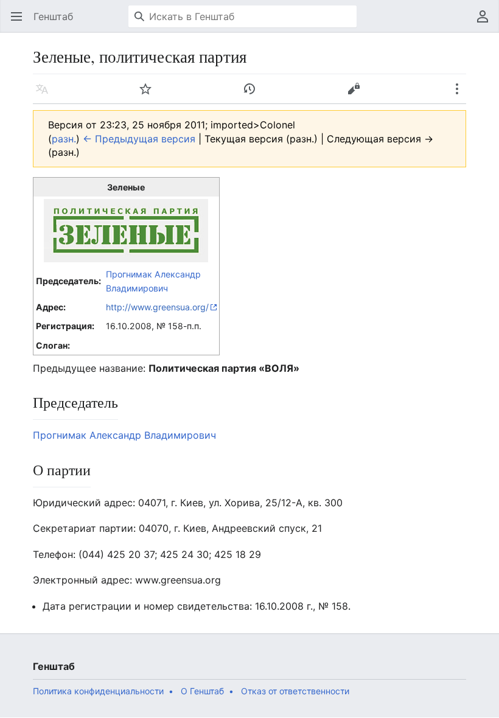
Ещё (461, 95)
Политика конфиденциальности (98, 691)
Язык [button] (46, 95)
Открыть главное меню (20, 22)
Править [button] (357, 95)
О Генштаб (202, 691)
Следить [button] (149, 95)
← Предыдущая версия (139, 139)
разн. (64, 139)
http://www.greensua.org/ (157, 307)
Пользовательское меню (486, 22)
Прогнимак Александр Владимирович (124, 435)
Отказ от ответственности (295, 691)
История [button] (253, 95)
